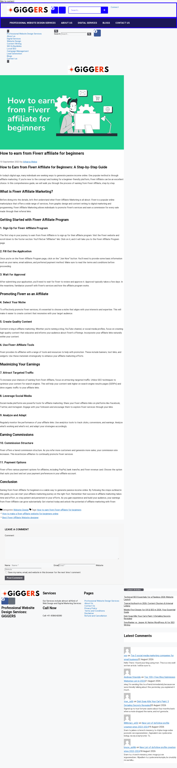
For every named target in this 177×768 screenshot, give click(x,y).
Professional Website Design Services (33, 23)
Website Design (14, 41)
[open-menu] (8, 31)
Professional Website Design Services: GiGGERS (17, 612)
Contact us (122, 23)
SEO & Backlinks (14, 46)
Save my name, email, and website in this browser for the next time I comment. (44, 572)
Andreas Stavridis (132, 677)
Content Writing (14, 43)
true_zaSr (128, 701)
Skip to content (7, 1)
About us (66, 23)
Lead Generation (14, 53)
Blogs (106, 23)
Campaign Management (18, 51)
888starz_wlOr (131, 723)
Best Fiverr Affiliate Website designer (20, 517)
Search (57, 34)
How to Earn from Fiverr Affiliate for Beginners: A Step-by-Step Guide (53, 167)
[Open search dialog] (56, 31)
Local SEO (11, 48)
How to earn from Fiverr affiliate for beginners (59, 510)
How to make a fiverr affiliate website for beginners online (30, 513)
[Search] (104, 10)
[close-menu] (8, 61)
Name (7, 565)
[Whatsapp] (62, 10)
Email (56, 565)
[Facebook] (54, 10)
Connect (115, 7)
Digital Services (87, 23)
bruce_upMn (130, 747)
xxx (125, 655)
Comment (9, 535)
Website (99, 565)
